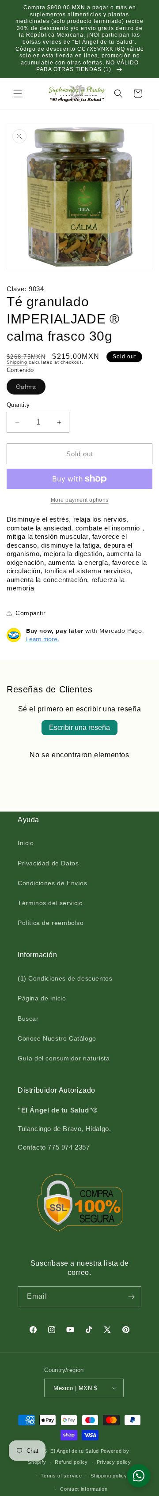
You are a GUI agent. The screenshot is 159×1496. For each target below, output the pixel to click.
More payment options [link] (80, 500)
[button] (17, 93)
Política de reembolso (51, 922)
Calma (28, 389)
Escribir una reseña (79, 727)
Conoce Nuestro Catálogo (57, 1038)
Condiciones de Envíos (52, 883)
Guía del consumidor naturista (64, 1058)
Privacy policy (114, 1462)
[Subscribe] (131, 1296)
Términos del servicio (50, 902)
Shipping (17, 362)
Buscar (28, 1018)
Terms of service (61, 1475)
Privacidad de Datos (48, 863)
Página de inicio (42, 998)
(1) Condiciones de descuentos (65, 978)
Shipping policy (109, 1475)
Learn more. (42, 639)
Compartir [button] (30, 612)
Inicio (26, 842)
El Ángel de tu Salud (74, 1451)
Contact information (83, 1489)
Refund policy (71, 1462)
